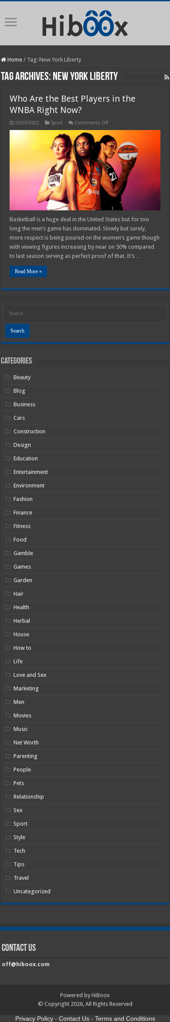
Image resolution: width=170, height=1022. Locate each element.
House (21, 634)
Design (22, 445)
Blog (19, 391)
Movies (22, 715)
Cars (19, 418)
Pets (19, 783)
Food (20, 539)
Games (22, 566)
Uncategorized (32, 891)
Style (19, 837)
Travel (21, 878)
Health (21, 607)
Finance (23, 512)
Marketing (26, 688)
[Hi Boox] (85, 21)
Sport (57, 123)
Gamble (23, 553)
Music (21, 729)
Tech (19, 850)
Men (19, 702)
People (22, 769)
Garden (23, 580)
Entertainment (31, 472)
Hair (19, 593)
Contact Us (74, 1018)
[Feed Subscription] (166, 77)
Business (24, 404)
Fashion (23, 499)
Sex (18, 810)
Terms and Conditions (125, 1018)
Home (14, 59)
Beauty (22, 377)
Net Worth (26, 742)
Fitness (22, 526)
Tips (19, 864)
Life (18, 661)
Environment (29, 485)
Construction (29, 431)
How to (22, 648)
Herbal (22, 620)
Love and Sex (30, 675)
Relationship (29, 796)
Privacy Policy (34, 1018)
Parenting (25, 756)
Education (26, 458)
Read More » (28, 271)
